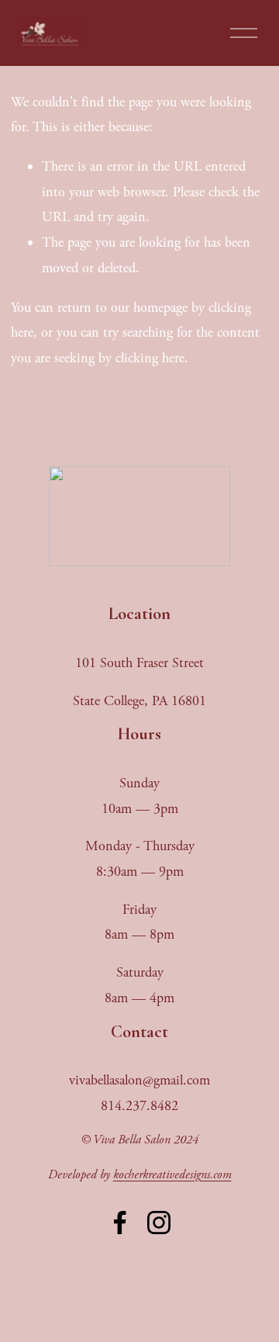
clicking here (149, 358)
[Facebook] (120, 1222)
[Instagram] (158, 1222)
